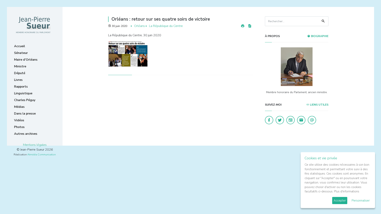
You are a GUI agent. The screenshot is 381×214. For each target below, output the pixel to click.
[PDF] (250, 26)
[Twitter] (280, 120)
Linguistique (23, 93)
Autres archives (25, 134)
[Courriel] (312, 120)
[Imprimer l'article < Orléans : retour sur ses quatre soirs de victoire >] (243, 26)
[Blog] (290, 120)
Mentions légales (35, 145)
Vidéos (19, 120)
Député (19, 73)
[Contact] (301, 120)
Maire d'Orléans (26, 59)
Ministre (20, 66)
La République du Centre (166, 26)
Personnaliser (361, 201)
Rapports (21, 86)
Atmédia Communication (41, 154)
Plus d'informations (346, 191)
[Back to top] (368, 201)
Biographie (319, 36)
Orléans (139, 26)
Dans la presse (25, 113)
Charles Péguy (24, 100)
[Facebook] (269, 120)
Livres (18, 80)
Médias (19, 107)
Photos (19, 127)
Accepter (340, 201)
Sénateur (21, 53)
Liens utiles (318, 105)
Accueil (19, 46)
